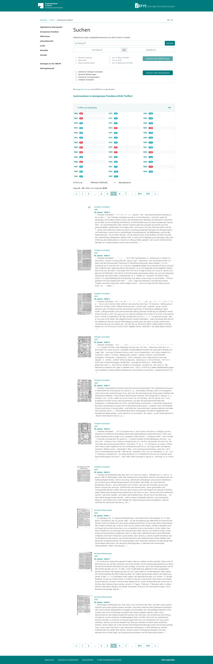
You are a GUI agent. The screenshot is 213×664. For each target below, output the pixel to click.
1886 (145, 123)
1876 (110, 142)
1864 (76, 152)
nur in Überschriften (120, 57)
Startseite (43, 20)
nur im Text (117, 60)
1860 (76, 132)
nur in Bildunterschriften (122, 63)
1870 (110, 113)
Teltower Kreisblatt (86, 79)
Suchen (169, 43)
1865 (76, 157)
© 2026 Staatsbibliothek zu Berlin (109, 660)
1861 (76, 137)
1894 (145, 162)
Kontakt (43, 55)
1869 (76, 176)
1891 (145, 147)
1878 (110, 152)
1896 (145, 171)
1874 (110, 132)
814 (139, 193)
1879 (110, 157)
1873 (110, 128)
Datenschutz (49, 660)
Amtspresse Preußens (49, 32)
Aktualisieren (125, 182)
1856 (76, 113)
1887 (145, 128)
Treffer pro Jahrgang (87, 107)
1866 (76, 162)
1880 (110, 162)
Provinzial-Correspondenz (89, 77)
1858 (76, 123)
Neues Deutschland (86, 63)
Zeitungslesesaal (47, 68)
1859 (76, 128)
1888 (145, 132)
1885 (145, 118)
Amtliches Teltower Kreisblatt (90, 72)
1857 (76, 118)
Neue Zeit (82, 60)
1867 (76, 166)
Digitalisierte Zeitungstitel (51, 27)
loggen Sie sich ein (83, 89)
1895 (145, 166)
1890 (145, 142)
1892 (145, 152)
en (172, 20)
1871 (110, 118)
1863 (76, 147)
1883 (110, 176)
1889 (145, 137)
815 (148, 193)
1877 (110, 147)
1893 (145, 157)
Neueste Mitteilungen (87, 74)
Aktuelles (44, 50)
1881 (110, 166)
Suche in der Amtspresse (157, 72)
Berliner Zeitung (85, 57)
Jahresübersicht (46, 41)
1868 (76, 171)
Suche (52, 20)
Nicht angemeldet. (168, 660)
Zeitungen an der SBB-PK (50, 63)
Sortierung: (78, 182)
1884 (145, 113)
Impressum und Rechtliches (68, 660)
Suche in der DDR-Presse (157, 58)
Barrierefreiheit (87, 660)
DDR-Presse (45, 36)
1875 (110, 137)
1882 (110, 171)
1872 (110, 123)
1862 (76, 142)
